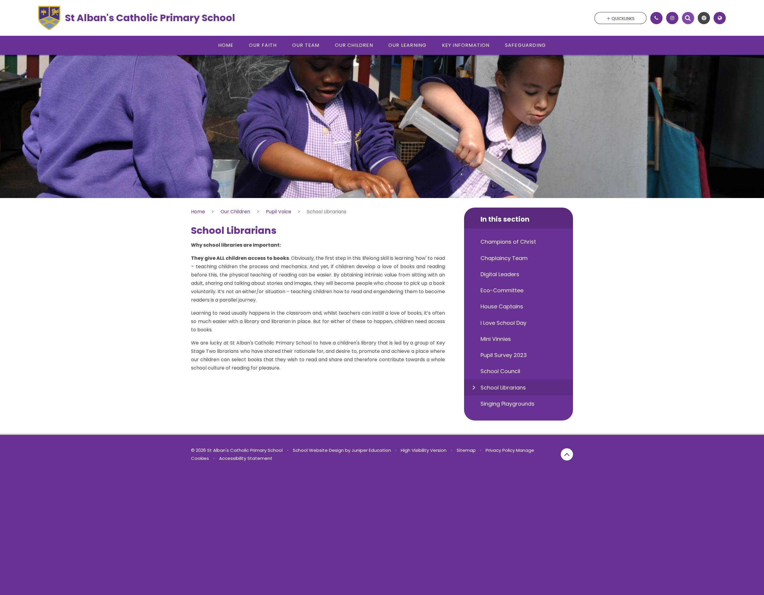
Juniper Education (371, 450)
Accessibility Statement (245, 458)
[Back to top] (567, 454)
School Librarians (326, 211)
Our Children (235, 211)
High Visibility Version (423, 450)
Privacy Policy (500, 450)
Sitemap (466, 450)
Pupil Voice (278, 211)
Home (198, 211)
